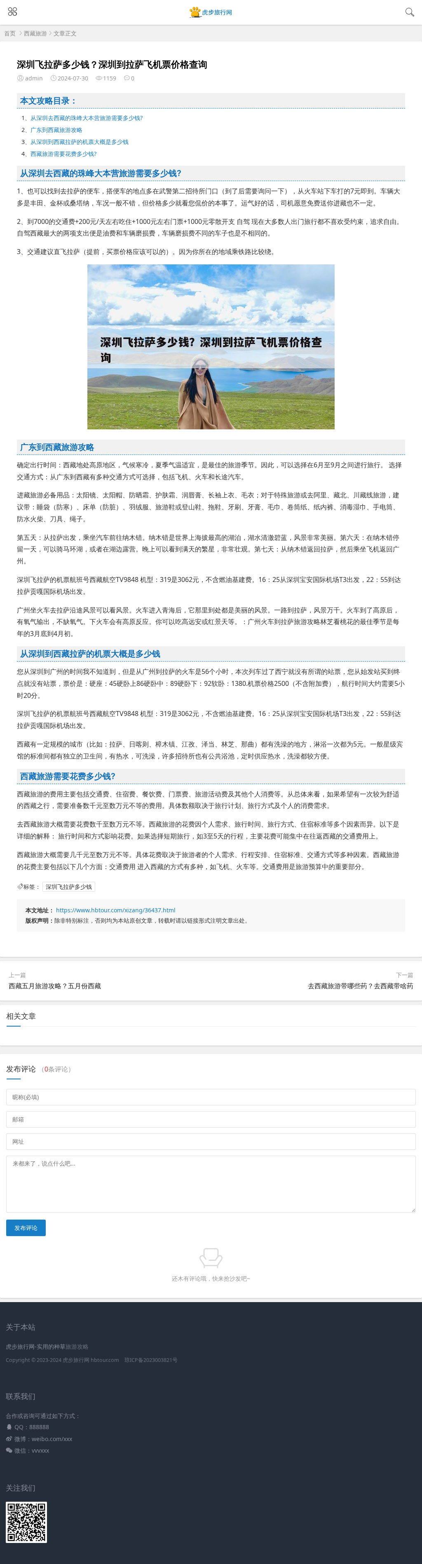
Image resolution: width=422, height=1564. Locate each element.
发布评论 (26, 1228)
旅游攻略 (77, 1346)
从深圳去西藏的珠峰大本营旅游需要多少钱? (86, 118)
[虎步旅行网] (211, 17)
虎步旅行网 (76, 1360)
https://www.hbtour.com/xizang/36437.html (116, 910)
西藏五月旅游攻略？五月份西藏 (55, 985)
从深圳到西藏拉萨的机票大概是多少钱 (79, 142)
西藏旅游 (35, 33)
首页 (10, 33)
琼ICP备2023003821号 (151, 1360)
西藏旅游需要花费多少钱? (63, 154)
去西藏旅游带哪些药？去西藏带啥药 (360, 985)
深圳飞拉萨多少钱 (69, 886)
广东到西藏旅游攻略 (56, 130)
